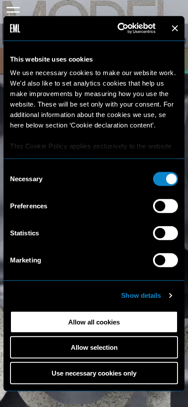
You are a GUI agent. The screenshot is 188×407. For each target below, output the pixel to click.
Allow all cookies (94, 321)
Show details (141, 295)
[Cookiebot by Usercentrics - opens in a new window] (118, 28)
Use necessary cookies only (94, 372)
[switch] (165, 206)
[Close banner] (175, 28)
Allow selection (94, 347)
